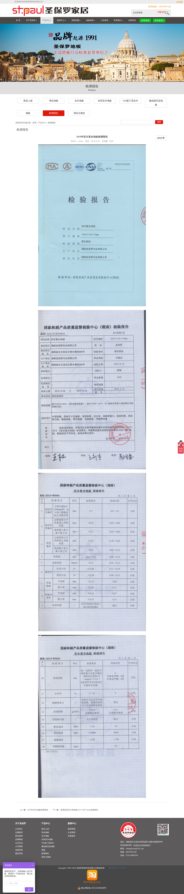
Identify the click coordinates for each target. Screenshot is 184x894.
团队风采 (19, 853)
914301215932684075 (141, 845)
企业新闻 (71, 832)
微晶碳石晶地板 (156, 102)
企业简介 (19, 829)
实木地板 (79, 100)
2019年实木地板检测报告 (37, 810)
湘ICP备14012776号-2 (117, 868)
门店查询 (104, 20)
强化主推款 (79, 113)
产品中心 (46, 20)
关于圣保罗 (30, 20)
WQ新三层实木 (130, 100)
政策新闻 (71, 829)
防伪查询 (145, 20)
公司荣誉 (19, 846)
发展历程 (19, 850)
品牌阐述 (19, 839)
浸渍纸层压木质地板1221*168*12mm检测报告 (79, 810)
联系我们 (117, 20)
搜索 (159, 122)
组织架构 (19, 836)
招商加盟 (75, 20)
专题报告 (71, 836)
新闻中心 (61, 20)
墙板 (28, 113)
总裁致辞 (19, 832)
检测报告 (53, 113)
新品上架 (28, 100)
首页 (34, 123)
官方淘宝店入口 (92, 882)
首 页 (18, 20)
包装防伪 (132, 20)
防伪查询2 (159, 20)
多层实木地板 (105, 100)
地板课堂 (90, 20)
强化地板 (53, 100)
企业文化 (19, 843)
